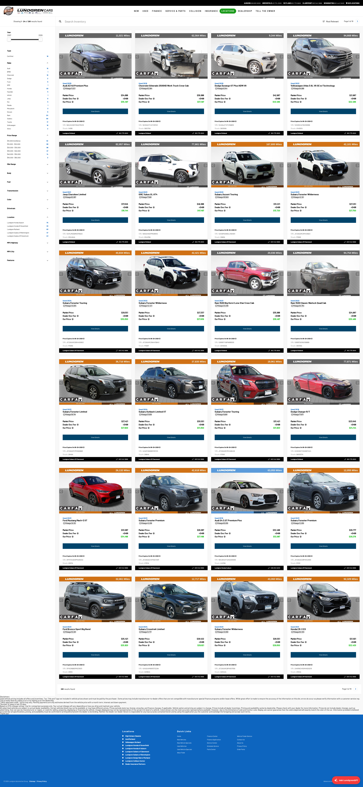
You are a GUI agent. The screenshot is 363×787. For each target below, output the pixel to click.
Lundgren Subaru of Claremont (225, 242)
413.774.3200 (272, 3)
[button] (129, 56)
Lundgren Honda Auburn (223, 568)
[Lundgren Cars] (35, 11)
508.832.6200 (252, 3)
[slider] (9, 39)
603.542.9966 (312, 3)
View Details (95, 111)
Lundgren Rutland (69, 133)
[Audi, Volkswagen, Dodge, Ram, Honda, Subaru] (8, 11)
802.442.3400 (334, 3)
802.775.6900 (292, 3)
